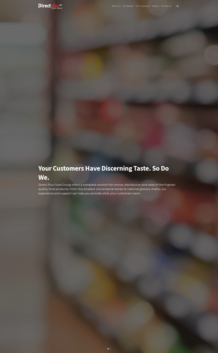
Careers (155, 6)
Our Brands (128, 6)
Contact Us (166, 6)
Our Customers (143, 6)
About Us (116, 6)
